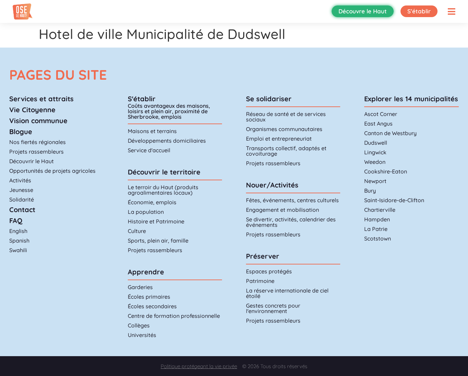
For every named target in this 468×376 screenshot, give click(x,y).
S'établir (142, 98)
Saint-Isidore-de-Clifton (394, 200)
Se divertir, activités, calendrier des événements (291, 222)
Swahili (18, 250)
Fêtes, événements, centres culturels (292, 200)
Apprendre (146, 272)
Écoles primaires (149, 296)
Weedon (374, 161)
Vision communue (38, 120)
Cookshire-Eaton (385, 171)
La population (146, 211)
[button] (451, 11)
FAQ (15, 220)
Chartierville (379, 209)
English (18, 231)
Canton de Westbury (390, 133)
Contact (22, 209)
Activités (20, 180)
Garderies (140, 287)
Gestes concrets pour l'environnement (273, 308)
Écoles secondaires (152, 306)
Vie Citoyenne (32, 109)
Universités (142, 335)
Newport (375, 181)
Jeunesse (21, 189)
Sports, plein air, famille (158, 240)
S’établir (419, 11)
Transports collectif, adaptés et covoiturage (286, 151)
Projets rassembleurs (36, 151)
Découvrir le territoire (164, 172)
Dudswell (375, 142)
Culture (137, 231)
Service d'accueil (149, 150)
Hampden (377, 219)
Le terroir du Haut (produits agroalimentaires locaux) (163, 190)
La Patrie (375, 228)
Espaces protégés (269, 271)
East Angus (378, 123)
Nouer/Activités (272, 185)
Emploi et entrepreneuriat (279, 138)
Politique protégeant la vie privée (199, 366)
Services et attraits (41, 98)
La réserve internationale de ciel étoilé (287, 293)
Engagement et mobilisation (282, 209)
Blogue (20, 131)
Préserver (262, 256)
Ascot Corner (380, 114)
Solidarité (21, 199)
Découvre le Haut (362, 11)
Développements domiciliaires (167, 140)
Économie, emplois (152, 202)
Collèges (139, 325)
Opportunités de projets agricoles (52, 170)
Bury (370, 190)
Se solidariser (269, 98)
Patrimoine (260, 280)
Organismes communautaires (284, 129)
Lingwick (375, 152)
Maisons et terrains (152, 131)
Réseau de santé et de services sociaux (286, 117)
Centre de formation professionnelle (174, 315)
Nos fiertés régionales (37, 142)
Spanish (19, 240)
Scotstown (377, 238)
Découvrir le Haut (31, 161)
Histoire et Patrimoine (156, 221)
